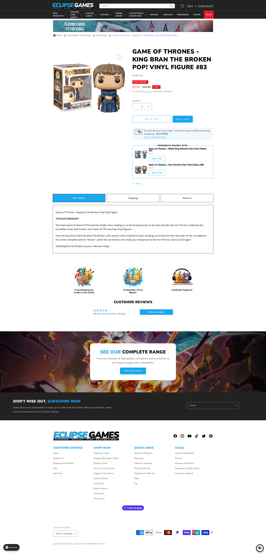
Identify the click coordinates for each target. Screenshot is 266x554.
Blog (136, 478)
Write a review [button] (156, 312)
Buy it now (183, 119)
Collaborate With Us (144, 473)
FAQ (55, 468)
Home (59, 35)
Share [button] (138, 183)
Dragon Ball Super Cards (106, 458)
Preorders (139, 458)
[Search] (171, 6)
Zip (136, 483)
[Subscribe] (236, 405)
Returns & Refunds (184, 463)
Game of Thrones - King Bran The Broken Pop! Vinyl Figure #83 (145, 35)
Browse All (99, 498)
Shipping (148, 91)
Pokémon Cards (101, 453)
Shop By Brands (142, 468)
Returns (187, 198)
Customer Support (184, 473)
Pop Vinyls (101, 35)
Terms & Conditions (155, 137)
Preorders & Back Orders (187, 468)
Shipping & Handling (63, 463)
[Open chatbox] (260, 548)
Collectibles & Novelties (79, 35)
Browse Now (133, 370)
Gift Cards (99, 493)
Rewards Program (143, 453)
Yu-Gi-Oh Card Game (104, 468)
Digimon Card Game (104, 473)
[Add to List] (119, 57)
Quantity (136, 100)
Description (79, 198)
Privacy (178, 458)
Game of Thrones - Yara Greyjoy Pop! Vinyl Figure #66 (176, 164)
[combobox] (137, 6)
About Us (57, 473)
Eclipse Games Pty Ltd (77, 544)
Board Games (100, 488)
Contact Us (58, 458)
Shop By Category (143, 463)
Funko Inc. (138, 75)
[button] (182, 6)
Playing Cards (101, 463)
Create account (205, 5)
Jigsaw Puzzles (101, 478)
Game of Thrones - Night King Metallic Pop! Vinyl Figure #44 (178, 149)
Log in (190, 5)
